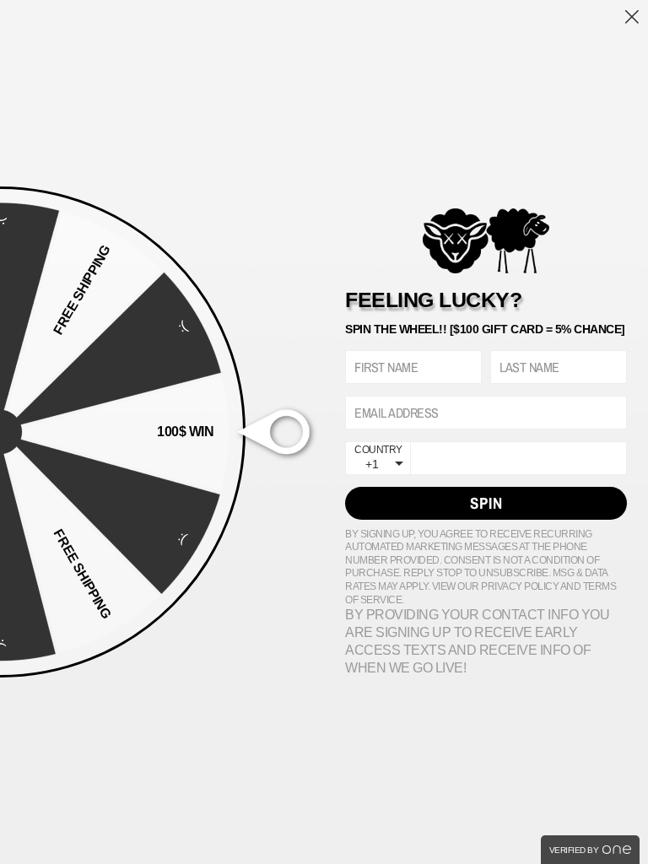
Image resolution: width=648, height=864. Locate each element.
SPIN (486, 503)
